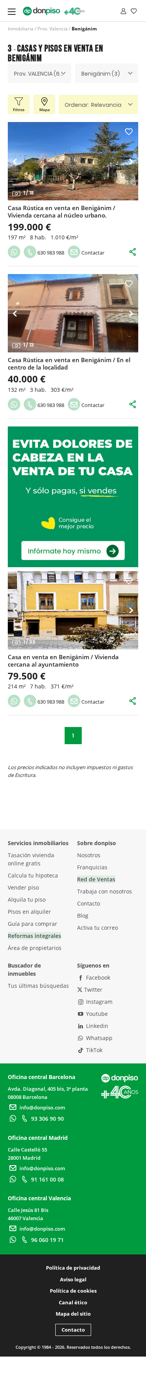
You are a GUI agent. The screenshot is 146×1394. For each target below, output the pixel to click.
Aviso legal (73, 1279)
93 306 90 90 (47, 1118)
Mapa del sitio (73, 1313)
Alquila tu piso (27, 899)
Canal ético (73, 1302)
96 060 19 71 (47, 1240)
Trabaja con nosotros (104, 891)
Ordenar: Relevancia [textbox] (93, 105)
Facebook (97, 977)
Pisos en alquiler (29, 911)
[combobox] (39, 73)
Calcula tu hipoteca (33, 875)
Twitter (92, 989)
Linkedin (96, 1026)
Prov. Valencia (52, 28)
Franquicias (92, 867)
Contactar (92, 252)
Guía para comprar (32, 923)
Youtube (96, 1013)
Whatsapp (98, 1038)
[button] (17, 161)
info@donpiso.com (42, 1107)
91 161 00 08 (47, 1179)
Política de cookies (73, 1290)
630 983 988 (50, 252)
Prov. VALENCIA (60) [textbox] (39, 74)
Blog (82, 915)
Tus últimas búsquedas (38, 985)
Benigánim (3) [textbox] (100, 74)
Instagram (98, 1001)
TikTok (93, 1050)
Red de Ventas (96, 879)
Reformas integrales (34, 935)
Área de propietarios (35, 948)
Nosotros (88, 855)
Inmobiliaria (20, 28)
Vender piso (23, 887)
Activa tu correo (97, 927)
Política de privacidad (73, 1267)
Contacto (88, 903)
